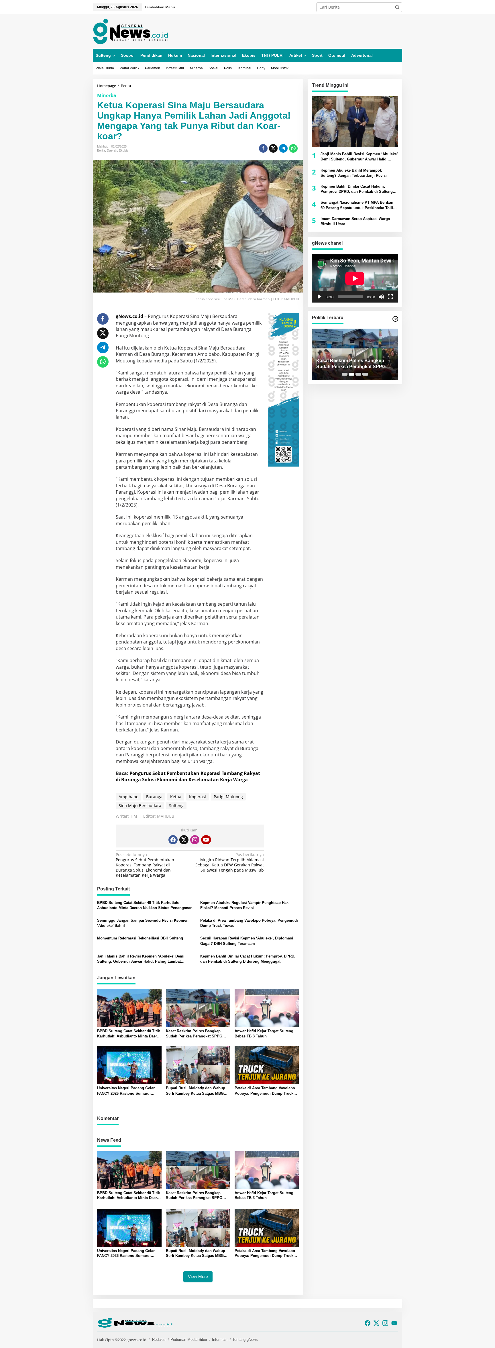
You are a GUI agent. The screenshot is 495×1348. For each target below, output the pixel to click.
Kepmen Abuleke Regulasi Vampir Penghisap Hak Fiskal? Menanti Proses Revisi (244, 905)
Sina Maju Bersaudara (140, 805)
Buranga (154, 796)
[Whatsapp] (293, 148)
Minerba (106, 95)
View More (198, 1276)
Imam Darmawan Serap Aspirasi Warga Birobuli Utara (355, 221)
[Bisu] (381, 297)
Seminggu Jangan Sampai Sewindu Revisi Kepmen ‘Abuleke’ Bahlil (142, 923)
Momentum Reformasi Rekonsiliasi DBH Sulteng (140, 938)
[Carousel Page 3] (358, 374)
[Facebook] (173, 839)
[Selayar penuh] (390, 297)
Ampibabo (128, 796)
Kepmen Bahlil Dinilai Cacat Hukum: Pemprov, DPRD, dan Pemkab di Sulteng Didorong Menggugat (247, 959)
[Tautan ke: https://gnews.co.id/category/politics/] (395, 318)
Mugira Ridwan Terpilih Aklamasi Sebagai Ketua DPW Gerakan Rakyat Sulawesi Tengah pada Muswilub (229, 862)
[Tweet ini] (273, 148)
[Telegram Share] (283, 148)
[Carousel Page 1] (344, 374)
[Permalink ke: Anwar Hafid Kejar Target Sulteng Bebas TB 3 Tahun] (267, 1007)
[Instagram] (194, 839)
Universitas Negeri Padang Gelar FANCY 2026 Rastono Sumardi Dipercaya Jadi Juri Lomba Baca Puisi (126, 1091)
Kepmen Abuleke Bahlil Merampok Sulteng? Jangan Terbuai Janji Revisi (354, 173)
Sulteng (176, 805)
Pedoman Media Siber (188, 1339)
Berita (101, 150)
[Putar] (319, 297)
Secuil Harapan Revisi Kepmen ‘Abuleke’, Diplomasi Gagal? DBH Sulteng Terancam (246, 940)
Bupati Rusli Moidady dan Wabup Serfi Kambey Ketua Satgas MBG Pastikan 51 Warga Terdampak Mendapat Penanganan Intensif (195, 1091)
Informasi (219, 1339)
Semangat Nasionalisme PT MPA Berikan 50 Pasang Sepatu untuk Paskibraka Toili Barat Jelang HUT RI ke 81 (357, 205)
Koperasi (197, 796)
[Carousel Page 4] (365, 374)
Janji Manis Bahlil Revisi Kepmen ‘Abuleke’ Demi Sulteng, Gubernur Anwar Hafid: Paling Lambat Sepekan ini (140, 959)
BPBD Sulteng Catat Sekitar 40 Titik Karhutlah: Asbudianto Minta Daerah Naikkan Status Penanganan (144, 905)
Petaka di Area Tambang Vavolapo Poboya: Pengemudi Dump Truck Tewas (249, 923)
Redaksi (159, 1339)
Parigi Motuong (228, 796)
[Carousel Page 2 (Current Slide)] (351, 374)
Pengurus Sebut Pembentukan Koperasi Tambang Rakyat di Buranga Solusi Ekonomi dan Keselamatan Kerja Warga (188, 776)
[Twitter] (183, 839)
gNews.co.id (129, 316)
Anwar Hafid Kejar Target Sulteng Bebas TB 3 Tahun (264, 1033)
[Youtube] (206, 839)
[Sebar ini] (263, 148)
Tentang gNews (245, 1339)
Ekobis (123, 150)
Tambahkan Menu (160, 7)
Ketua (175, 796)
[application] (355, 278)
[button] (397, 7)
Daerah (112, 150)
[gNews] (130, 31)
